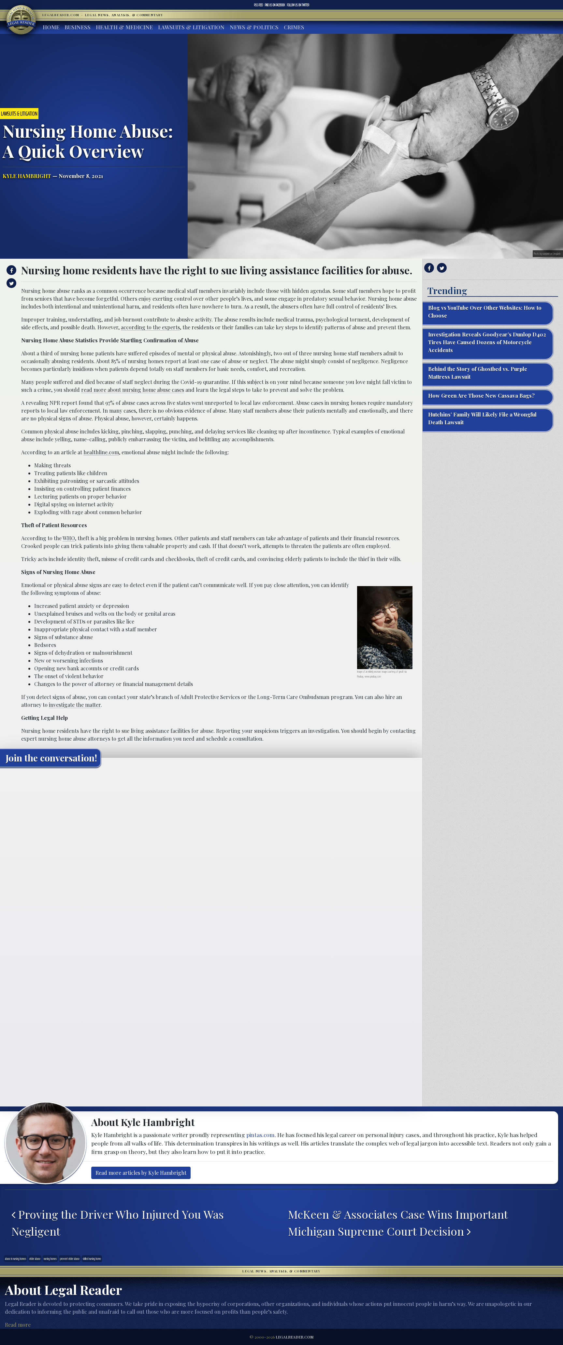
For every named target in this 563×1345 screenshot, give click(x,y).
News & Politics (254, 27)
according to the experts (150, 327)
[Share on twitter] (10, 283)
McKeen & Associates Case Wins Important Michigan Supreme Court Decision (398, 1223)
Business (78, 27)
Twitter (298, 5)
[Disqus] (211, 853)
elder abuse (34, 1258)
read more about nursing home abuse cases (132, 389)
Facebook (275, 5)
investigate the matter (75, 704)
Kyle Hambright (27, 175)
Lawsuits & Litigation (191, 27)
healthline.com (101, 452)
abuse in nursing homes (15, 1258)
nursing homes (50, 1258)
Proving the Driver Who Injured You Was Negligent (117, 1223)
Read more (18, 1324)
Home (51, 27)
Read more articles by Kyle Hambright (140, 1172)
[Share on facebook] (10, 270)
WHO (69, 538)
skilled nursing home (92, 1258)
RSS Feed (258, 5)
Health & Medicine (124, 27)
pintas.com (260, 1134)
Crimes (294, 27)
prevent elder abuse (69, 1258)
